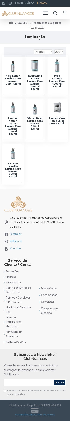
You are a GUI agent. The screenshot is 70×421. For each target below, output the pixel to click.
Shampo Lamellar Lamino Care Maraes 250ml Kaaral (13, 170)
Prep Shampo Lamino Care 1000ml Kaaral (57, 81)
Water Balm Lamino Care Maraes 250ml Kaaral (35, 123)
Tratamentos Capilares (46, 23)
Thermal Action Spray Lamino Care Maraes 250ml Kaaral (13, 126)
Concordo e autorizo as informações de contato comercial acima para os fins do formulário (36, 392)
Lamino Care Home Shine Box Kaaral (57, 121)
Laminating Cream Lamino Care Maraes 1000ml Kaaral (35, 82)
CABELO (22, 23)
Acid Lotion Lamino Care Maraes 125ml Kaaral (13, 80)
